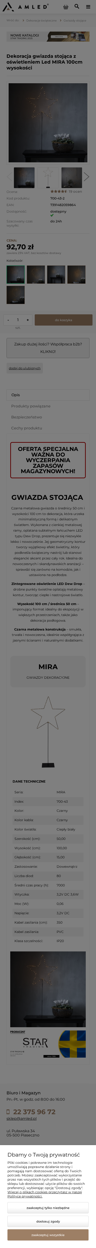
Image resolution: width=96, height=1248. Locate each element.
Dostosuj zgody (48, 1221)
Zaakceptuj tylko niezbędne (48, 1208)
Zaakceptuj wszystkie (48, 1235)
